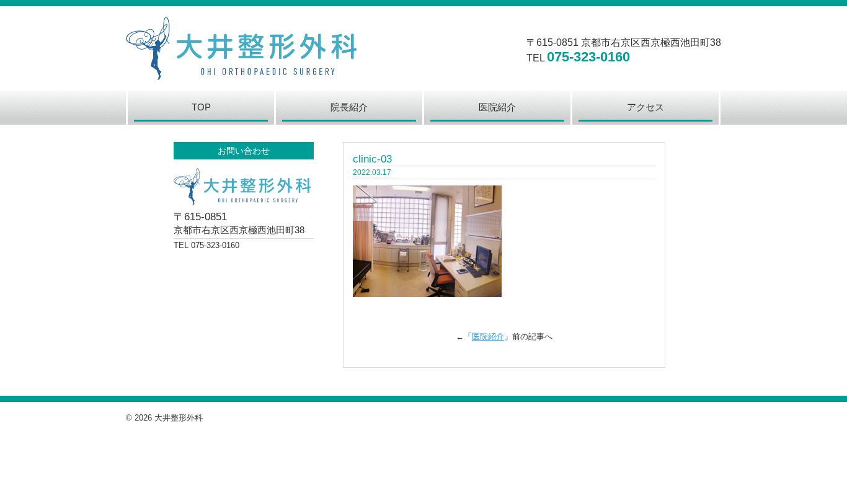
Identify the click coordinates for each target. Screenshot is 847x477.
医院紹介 (488, 336)
